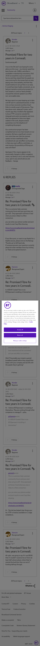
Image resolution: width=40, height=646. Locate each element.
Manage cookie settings (20, 340)
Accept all (20, 329)
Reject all (20, 335)
